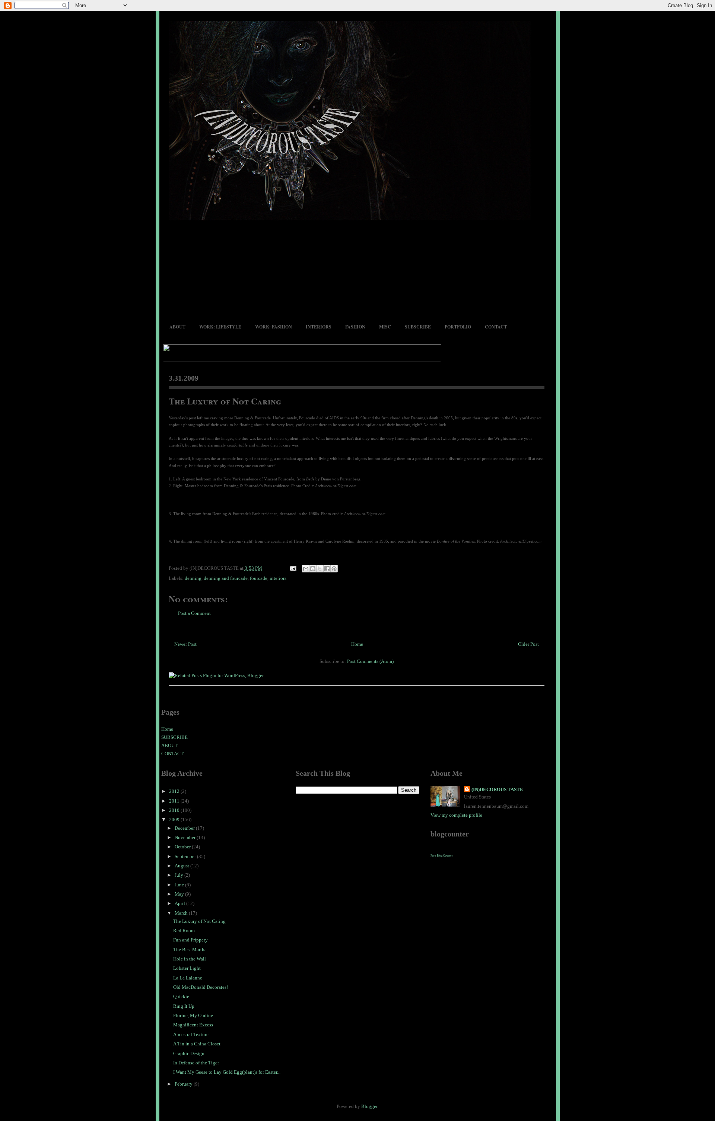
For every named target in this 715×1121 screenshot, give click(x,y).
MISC (385, 327)
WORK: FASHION (273, 327)
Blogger (369, 1106)
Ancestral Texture (191, 1034)
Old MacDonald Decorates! (200, 987)
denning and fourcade (226, 578)
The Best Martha (190, 949)
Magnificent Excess (193, 1025)
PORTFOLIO (458, 327)
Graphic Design (188, 1053)
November (186, 837)
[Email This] (305, 568)
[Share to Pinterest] (334, 568)
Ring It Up (183, 1006)
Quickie (181, 996)
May (180, 894)
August (182, 865)
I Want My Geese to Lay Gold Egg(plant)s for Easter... (226, 1072)
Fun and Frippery (190, 940)
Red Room (184, 930)
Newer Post (185, 644)
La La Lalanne (187, 978)
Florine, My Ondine (193, 1015)
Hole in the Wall (189, 959)
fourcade (258, 578)
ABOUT (177, 327)
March (182, 913)
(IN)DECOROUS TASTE (497, 789)
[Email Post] (292, 568)
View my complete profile (456, 815)
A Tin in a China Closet (196, 1044)
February (184, 1084)
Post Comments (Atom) (370, 661)
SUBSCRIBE (418, 327)
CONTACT (496, 327)
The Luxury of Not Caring (225, 400)
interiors (278, 578)
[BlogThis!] (313, 568)
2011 (175, 801)
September (186, 856)
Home (357, 644)
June (180, 884)
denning (193, 578)
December (185, 828)
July (179, 875)
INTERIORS (318, 327)
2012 (175, 791)
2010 (175, 810)
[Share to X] (320, 568)
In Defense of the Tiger (196, 1063)
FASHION (355, 327)
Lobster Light (187, 968)
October (183, 847)
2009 (175, 819)
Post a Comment (194, 613)
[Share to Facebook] (327, 568)
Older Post (528, 644)
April (180, 903)
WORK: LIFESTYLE (220, 327)
